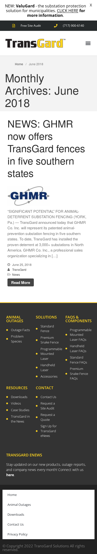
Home (19, 64)
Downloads (15, 514)
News (16, 274)
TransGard (19, 269)
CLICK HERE (67, 10)
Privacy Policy (17, 534)
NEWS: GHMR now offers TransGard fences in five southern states (46, 148)
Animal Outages (19, 504)
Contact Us (15, 524)
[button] (88, 43)
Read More (20, 282)
